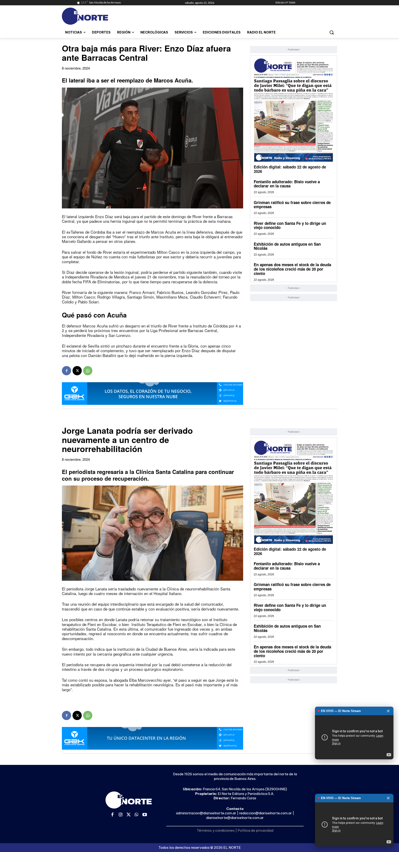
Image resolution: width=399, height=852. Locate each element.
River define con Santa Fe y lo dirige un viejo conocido (290, 225)
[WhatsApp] (87, 370)
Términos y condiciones (216, 830)
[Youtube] (145, 815)
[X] (77, 370)
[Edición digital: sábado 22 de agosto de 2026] (293, 110)
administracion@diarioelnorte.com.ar (206, 813)
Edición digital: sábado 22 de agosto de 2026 (290, 169)
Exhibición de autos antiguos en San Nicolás (287, 246)
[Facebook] (66, 370)
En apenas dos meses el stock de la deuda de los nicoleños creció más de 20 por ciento (292, 269)
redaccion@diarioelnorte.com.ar (265, 813)
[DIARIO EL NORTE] (103, 16)
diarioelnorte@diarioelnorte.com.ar (235, 817)
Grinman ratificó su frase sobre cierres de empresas (292, 205)
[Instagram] (121, 815)
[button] (331, 32)
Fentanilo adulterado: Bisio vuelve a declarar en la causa (287, 184)
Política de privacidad (255, 830)
